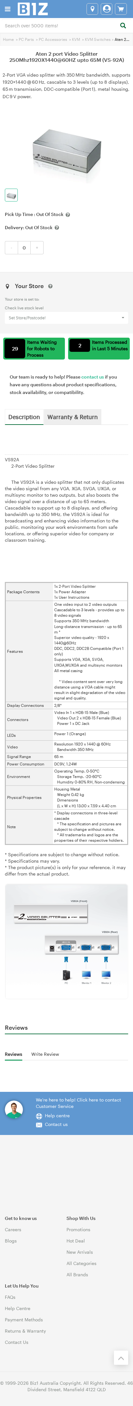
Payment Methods (24, 1319)
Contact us (56, 1124)
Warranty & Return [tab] (72, 416)
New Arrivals (79, 1252)
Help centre (57, 1115)
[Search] (123, 26)
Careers (13, 1229)
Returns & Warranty (25, 1331)
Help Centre (17, 1308)
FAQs (10, 1297)
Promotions (78, 1229)
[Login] (106, 9)
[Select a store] (92, 9)
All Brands (77, 1274)
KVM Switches (98, 39)
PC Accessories (53, 39)
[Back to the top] (121, 1358)
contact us (92, 377)
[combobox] (66, 25)
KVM (76, 39)
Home (8, 39)
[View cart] (121, 9)
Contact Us (16, 1342)
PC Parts (26, 39)
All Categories (81, 1263)
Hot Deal (75, 1240)
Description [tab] (24, 416)
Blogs (11, 1240)
